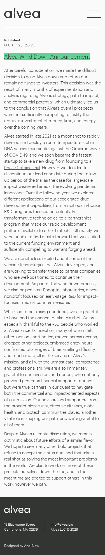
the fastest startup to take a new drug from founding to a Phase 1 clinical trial (48, 161)
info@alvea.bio (62, 524)
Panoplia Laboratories (63, 289)
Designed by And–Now (21, 545)
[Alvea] (22, 14)
